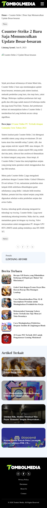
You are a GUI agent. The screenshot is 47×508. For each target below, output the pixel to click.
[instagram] (18, 474)
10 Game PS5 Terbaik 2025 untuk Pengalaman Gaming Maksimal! (27, 336)
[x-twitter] (29, 474)
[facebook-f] (23, 474)
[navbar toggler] (42, 3)
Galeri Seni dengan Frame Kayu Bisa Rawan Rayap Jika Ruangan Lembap (29, 289)
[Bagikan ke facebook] (23, 247)
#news (5, 239)
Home (4, 15)
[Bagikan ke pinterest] (28, 247)
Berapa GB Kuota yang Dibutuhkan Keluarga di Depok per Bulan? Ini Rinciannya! (28, 277)
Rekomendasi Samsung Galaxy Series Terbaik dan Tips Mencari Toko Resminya (27, 313)
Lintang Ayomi (8, 47)
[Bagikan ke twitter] (18, 247)
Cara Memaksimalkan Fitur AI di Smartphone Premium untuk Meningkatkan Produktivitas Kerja (28, 301)
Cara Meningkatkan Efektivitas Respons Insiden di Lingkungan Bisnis (29, 324)
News (5, 24)
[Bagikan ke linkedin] (32, 247)
